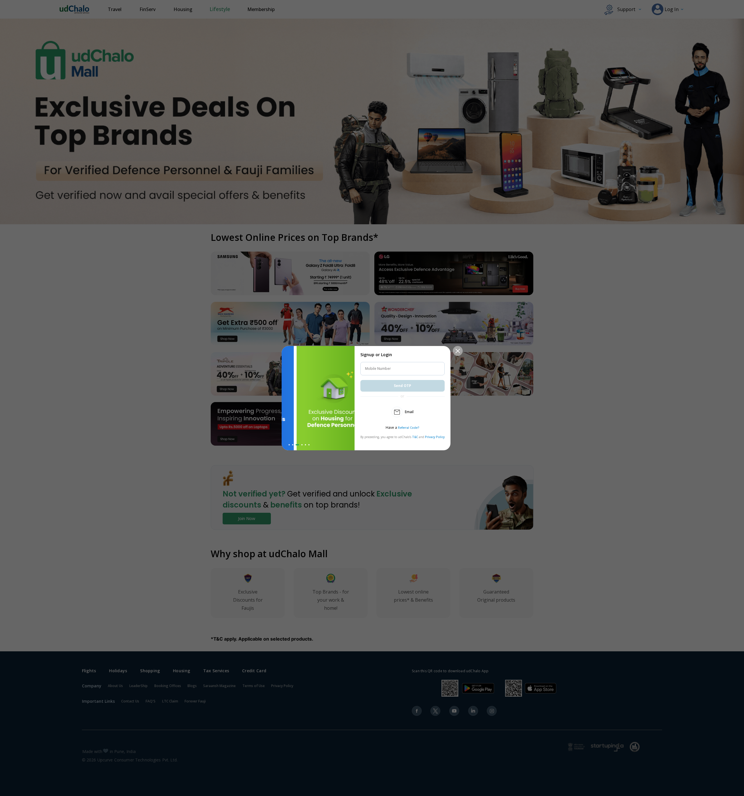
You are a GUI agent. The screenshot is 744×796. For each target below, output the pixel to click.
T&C (415, 437)
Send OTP (402, 385)
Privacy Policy (435, 437)
